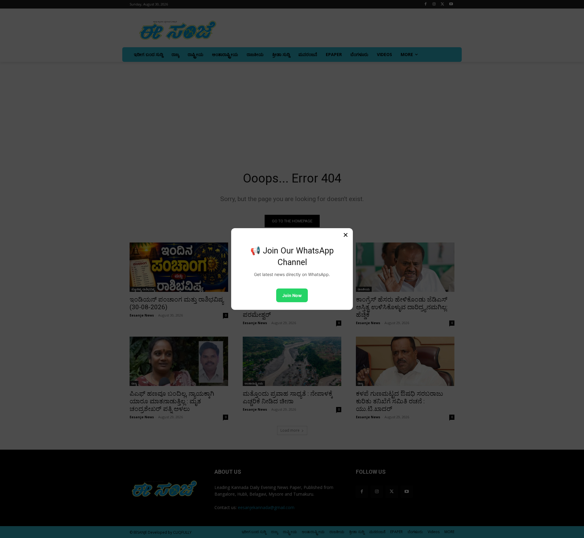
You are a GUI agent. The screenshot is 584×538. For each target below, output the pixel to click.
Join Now (292, 295)
